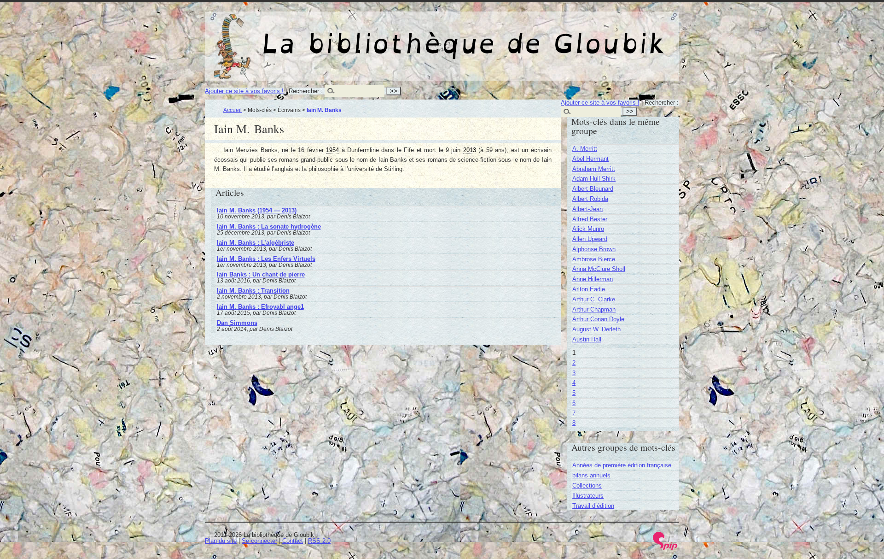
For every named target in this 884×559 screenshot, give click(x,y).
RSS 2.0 (319, 540)
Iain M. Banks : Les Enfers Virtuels (266, 258)
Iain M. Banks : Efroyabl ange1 (260, 306)
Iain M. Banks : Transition (253, 290)
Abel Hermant (590, 158)
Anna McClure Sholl (598, 268)
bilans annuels (591, 475)
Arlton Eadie (588, 289)
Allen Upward (589, 238)
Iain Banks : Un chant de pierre (261, 274)
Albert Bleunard (592, 188)
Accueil (232, 110)
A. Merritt (584, 148)
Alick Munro (588, 228)
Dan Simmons (237, 322)
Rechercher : (306, 91)
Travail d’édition (593, 505)
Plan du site (221, 540)
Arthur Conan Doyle (598, 319)
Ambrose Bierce (593, 259)
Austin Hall (586, 339)
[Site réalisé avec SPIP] (665, 548)
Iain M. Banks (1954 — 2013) (257, 210)
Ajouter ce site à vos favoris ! (244, 91)
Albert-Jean (587, 209)
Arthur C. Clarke (593, 299)
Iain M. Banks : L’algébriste (255, 242)
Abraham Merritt (593, 168)
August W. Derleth (596, 329)
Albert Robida (590, 198)
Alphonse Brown (594, 249)
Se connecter (259, 540)
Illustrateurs (588, 495)
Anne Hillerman (592, 279)
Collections (587, 485)
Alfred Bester (589, 219)
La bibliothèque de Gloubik (539, 36)
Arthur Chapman (594, 309)
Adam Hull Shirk (594, 178)
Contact (292, 540)
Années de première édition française (621, 465)
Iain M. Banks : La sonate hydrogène (269, 226)
